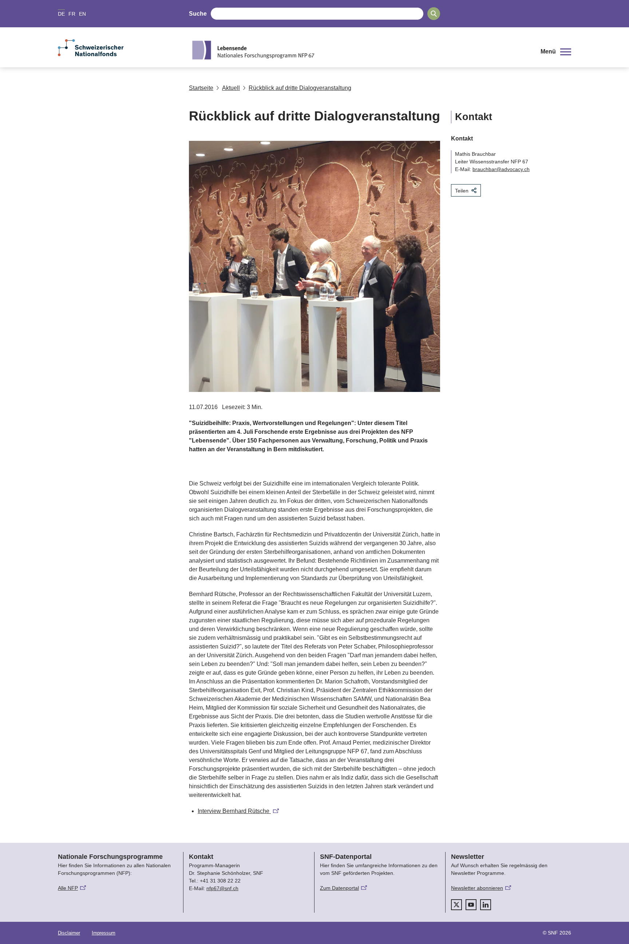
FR (71, 14)
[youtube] (471, 904)
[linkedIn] (485, 904)
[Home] (360, 50)
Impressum (103, 933)
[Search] (433, 13)
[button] (556, 52)
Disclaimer (69, 933)
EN (82, 14)
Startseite (201, 88)
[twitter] (456, 904)
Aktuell (231, 88)
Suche (198, 14)
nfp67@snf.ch (222, 888)
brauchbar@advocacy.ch (501, 169)
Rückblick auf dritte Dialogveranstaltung (300, 88)
